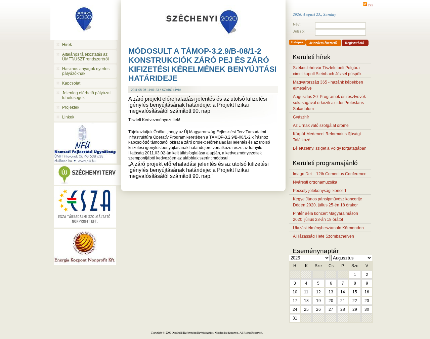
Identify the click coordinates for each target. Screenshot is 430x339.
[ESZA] (85, 226)
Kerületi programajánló (325, 162)
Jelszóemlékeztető (323, 43)
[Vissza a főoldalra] (85, 20)
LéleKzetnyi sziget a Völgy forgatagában (330, 148)
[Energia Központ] (85, 263)
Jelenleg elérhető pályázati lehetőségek (87, 95)
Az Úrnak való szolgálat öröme (321, 125)
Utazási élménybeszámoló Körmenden (328, 228)
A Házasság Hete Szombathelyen (323, 236)
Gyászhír (301, 117)
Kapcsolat (71, 83)
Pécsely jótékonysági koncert (319, 190)
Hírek (67, 44)
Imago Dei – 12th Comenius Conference (330, 174)
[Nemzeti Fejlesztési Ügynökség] (85, 161)
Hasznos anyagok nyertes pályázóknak (86, 71)
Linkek (68, 117)
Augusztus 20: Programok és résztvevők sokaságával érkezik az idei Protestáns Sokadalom (329, 102)
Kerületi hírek (312, 56)
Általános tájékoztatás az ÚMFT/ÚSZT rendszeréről (85, 56)
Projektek (70, 107)
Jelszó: (299, 31)
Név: (297, 24)
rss (370, 4)
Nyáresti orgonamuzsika (315, 182)
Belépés (297, 42)
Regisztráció (354, 43)
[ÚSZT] (87, 183)
